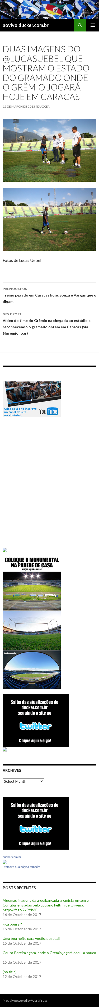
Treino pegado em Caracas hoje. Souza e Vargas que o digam (49, 295)
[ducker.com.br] (5, 861)
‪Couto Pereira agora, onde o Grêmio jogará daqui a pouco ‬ (49, 952)
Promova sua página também (21, 866)
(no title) (10, 971)
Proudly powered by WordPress (25, 1001)
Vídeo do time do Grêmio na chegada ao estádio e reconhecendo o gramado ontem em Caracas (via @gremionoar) (47, 323)
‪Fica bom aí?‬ (12, 924)
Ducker (43, 106)
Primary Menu (92, 25)
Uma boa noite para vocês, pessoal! (31, 938)
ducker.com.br (12, 857)
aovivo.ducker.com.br (26, 25)
